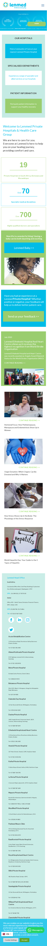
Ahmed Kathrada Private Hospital (21, 652)
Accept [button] (25, 940)
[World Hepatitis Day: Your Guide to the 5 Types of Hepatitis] (23, 540)
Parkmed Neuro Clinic (16, 824)
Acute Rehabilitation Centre (19, 637)
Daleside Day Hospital (17, 699)
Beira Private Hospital (16, 668)
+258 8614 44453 (14, 679)
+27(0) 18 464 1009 (15, 710)
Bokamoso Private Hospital (18, 683)
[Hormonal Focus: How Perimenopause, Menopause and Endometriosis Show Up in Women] (23, 404)
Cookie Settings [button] (11, 940)
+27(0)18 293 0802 (15, 819)
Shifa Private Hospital (16, 871)
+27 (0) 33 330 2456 (15, 757)
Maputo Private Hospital (17, 793)
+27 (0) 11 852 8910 (15, 663)
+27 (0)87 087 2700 (15, 850)
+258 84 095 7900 (15, 804)
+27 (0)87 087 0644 (15, 726)
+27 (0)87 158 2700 (15, 772)
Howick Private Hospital (17, 746)
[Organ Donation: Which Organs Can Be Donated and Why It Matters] (23, 451)
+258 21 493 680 (25, 804)
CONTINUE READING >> (14, 363)
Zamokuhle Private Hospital (19, 918)
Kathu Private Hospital (17, 761)
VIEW (36, 23)
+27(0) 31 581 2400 (15, 741)
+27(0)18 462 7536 (15, 897)
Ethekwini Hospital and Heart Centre (22, 730)
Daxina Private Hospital (17, 715)
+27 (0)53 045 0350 (15, 866)
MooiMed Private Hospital (18, 808)
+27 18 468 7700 (14, 913)
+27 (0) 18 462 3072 (15, 835)
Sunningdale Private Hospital (19, 886)
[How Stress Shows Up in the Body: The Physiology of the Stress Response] (23, 495)
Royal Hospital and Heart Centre (20, 855)
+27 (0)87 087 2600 (15, 788)
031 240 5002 (24, 882)
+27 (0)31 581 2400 (15, 647)
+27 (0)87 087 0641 (15, 882)
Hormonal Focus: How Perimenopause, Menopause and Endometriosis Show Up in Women (21, 427)
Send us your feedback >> (23, 316)
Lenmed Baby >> (24, 247)
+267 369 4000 (14, 694)
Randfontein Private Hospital (19, 839)
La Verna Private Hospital (18, 777)
